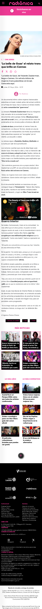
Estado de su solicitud (29, 518)
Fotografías (27, 392)
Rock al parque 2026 (9, 392)
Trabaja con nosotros (28, 508)
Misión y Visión (5, 508)
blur (25, 435)
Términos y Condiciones (29, 520)
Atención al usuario (28, 506)
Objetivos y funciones (7, 510)
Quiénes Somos (6, 506)
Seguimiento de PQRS (7, 567)
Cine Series (9, 60)
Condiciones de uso (7, 549)
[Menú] (3, 3)
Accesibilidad (5, 550)
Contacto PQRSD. (6, 561)
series (5, 360)
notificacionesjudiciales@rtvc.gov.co (12, 575)
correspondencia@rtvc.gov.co (11, 560)
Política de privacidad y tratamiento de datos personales (18, 547)
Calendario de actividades (30, 510)
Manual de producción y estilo (10, 517)
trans (34, 320)
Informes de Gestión (7, 515)
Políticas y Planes (6, 513)
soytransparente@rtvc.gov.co (10, 580)
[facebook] (2, 71)
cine (25, 320)
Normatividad (5, 511)
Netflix (5, 340)
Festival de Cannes (13, 320)
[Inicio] (21, 3)
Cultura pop (27, 413)
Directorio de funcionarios (30, 517)
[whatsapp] (11, 71)
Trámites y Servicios (28, 515)
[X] (7, 71)
